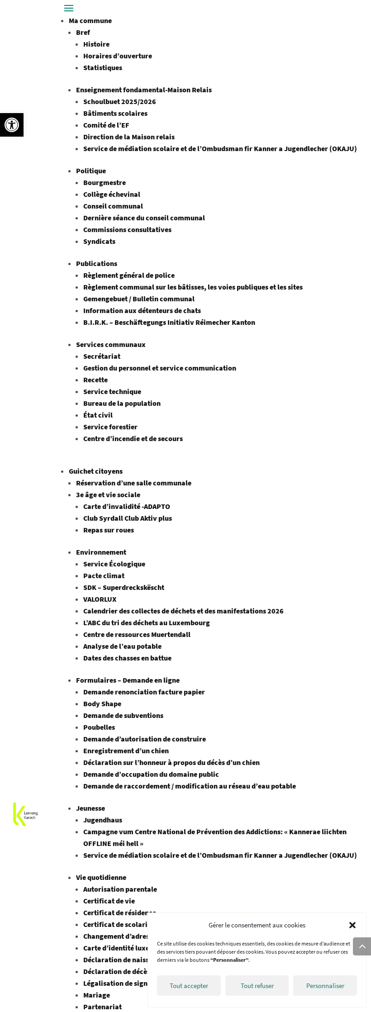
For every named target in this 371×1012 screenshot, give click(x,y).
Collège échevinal (111, 194)
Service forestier (110, 426)
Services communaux (111, 344)
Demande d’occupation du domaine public (151, 774)
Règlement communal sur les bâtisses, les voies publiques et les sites (193, 286)
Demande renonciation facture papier (144, 691)
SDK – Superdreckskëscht (123, 587)
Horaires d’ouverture (117, 55)
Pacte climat (103, 575)
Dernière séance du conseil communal (144, 217)
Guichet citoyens (96, 470)
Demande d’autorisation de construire (144, 738)
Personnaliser (325, 985)
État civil (98, 414)
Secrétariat (101, 356)
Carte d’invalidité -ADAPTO (126, 506)
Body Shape (102, 703)
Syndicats (99, 241)
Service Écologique (114, 563)
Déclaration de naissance (123, 959)
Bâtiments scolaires (115, 113)
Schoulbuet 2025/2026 (119, 101)
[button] (12, 125)
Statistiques (102, 67)
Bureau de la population (122, 403)
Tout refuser (257, 985)
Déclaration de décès (116, 971)
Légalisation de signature (124, 983)
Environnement (101, 551)
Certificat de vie (109, 900)
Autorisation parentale (120, 888)
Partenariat (102, 1006)
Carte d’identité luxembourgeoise (137, 947)
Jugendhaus (102, 819)
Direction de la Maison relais (129, 136)
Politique (91, 170)
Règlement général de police (129, 275)
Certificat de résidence (119, 912)
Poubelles (99, 727)
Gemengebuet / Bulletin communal (139, 298)
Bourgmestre (104, 182)
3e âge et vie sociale (108, 494)
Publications (96, 263)
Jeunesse (90, 807)
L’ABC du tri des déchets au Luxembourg (146, 622)
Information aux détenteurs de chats (142, 310)
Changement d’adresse (119, 936)
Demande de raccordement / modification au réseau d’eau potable (189, 785)
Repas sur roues (108, 529)
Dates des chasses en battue (127, 657)
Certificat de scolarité (118, 924)
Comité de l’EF (106, 124)
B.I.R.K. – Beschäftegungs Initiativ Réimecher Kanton (170, 322)
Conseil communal (113, 205)
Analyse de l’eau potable (122, 646)
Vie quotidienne (101, 877)
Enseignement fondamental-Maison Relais (144, 89)
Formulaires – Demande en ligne (128, 679)
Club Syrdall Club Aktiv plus (127, 518)
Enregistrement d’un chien (126, 750)
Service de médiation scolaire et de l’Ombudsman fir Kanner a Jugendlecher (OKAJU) (220, 148)
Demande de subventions (123, 715)
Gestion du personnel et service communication (159, 367)
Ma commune (90, 20)
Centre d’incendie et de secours (133, 438)
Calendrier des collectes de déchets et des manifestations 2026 (183, 610)
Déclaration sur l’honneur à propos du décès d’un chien (171, 762)
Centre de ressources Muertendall (136, 634)
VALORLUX (99, 598)
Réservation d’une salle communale (133, 482)
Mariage (96, 994)
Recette (95, 379)
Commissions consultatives (127, 229)
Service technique (112, 391)
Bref (83, 32)
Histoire (96, 43)
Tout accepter (189, 985)
